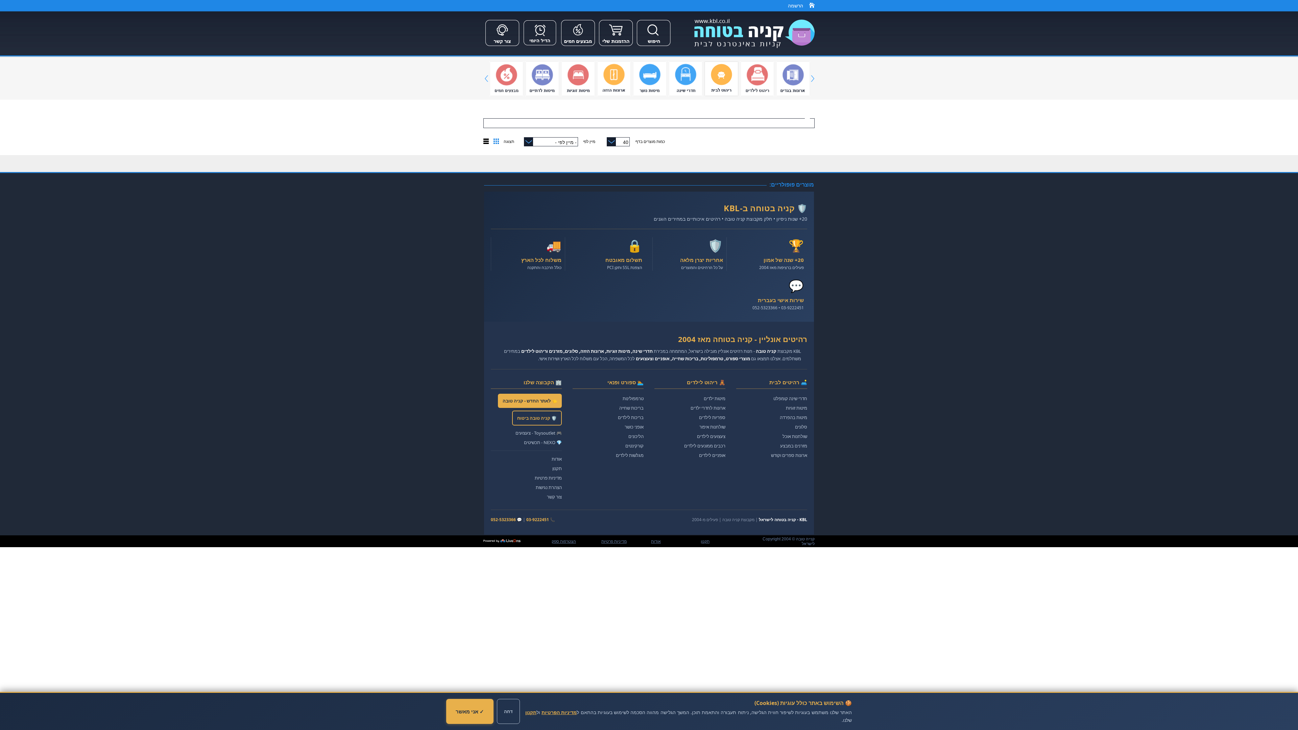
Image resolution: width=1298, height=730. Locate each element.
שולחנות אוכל (795, 436)
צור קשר (554, 497)
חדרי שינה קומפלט (790, 398)
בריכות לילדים (631, 417)
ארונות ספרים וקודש (789, 455)
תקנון (557, 468)
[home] (812, 6)
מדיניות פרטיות (548, 478)
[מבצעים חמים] (578, 46)
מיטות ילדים (714, 398)
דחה (508, 711)
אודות (557, 459)
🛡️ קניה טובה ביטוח (537, 418)
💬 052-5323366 (506, 519)
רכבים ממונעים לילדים (704, 446)
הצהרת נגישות (549, 487)
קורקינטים (634, 446)
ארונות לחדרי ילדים (708, 408)
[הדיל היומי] (540, 46)
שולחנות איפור (712, 427)
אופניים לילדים (712, 455)
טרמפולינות (633, 398)
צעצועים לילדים (711, 436)
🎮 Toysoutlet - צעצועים (538, 433)
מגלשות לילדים (630, 455)
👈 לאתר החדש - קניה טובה (530, 401)
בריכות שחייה (631, 408)
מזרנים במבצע (793, 446)
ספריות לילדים (712, 417)
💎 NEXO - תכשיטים (543, 442)
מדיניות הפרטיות (559, 712)
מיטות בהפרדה (793, 417)
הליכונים (636, 436)
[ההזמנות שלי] (616, 46)
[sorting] (496, 142)
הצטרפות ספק (564, 541)
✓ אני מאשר (470, 711)
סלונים (801, 427)
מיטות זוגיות (796, 408)
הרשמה (795, 5)
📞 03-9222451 (540, 519)
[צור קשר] (502, 46)
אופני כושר (634, 427)
